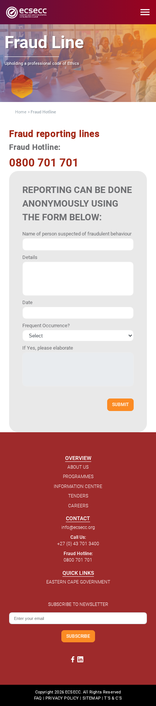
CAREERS (78, 505)
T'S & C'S (113, 698)
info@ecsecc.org (78, 527)
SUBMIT (120, 404)
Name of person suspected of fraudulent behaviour (76, 234)
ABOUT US (78, 467)
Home (21, 112)
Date (27, 302)
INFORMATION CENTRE (78, 486)
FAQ (38, 698)
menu (145, 12)
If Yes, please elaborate (47, 348)
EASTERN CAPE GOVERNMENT (78, 582)
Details (29, 257)
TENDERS (78, 496)
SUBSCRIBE (78, 636)
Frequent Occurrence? (46, 325)
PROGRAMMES (78, 476)
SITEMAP (92, 698)
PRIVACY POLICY (62, 698)
